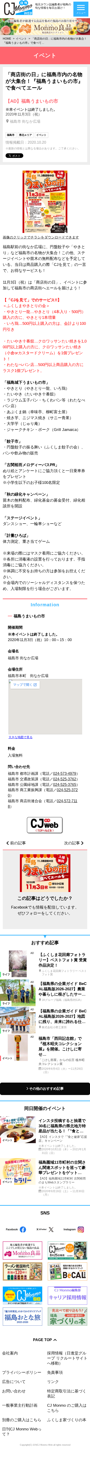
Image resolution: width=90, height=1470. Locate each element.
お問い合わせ (14, 1391)
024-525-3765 (64, 785)
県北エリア (25, 135)
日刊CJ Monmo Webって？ (22, 1431)
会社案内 (10, 1353)
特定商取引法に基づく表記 (66, 1393)
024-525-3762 (64, 779)
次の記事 (72, 843)
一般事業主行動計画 (19, 1405)
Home (7, 38)
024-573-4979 (64, 774)
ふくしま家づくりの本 (66, 1420)
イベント (21, 38)
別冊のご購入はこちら (21, 1420)
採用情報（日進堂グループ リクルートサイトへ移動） (67, 1358)
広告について (14, 1382)
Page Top (42, 1340)
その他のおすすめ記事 (46, 1088)
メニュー (81, 13)
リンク (53, 1382)
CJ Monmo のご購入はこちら (67, 1408)
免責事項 (55, 1372)
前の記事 (18, 843)
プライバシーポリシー (21, 1372)
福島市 (11, 135)
